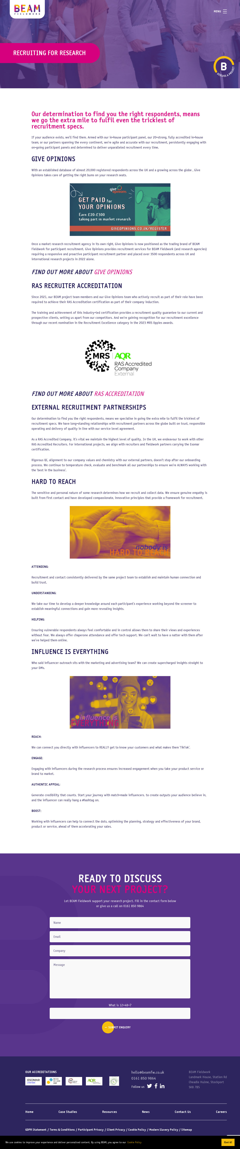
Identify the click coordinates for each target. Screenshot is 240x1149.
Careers (221, 1112)
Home (29, 1112)
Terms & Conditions (62, 1129)
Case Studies (67, 1112)
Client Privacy (116, 1129)
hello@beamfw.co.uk (147, 1072)
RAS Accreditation (119, 393)
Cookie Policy (137, 1129)
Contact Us (183, 1112)
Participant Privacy (91, 1129)
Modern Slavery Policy (163, 1129)
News (146, 1112)
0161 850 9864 (133, 906)
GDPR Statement (35, 1129)
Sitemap (186, 1129)
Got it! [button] (228, 1142)
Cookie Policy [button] (134, 1142)
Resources (109, 1112)
